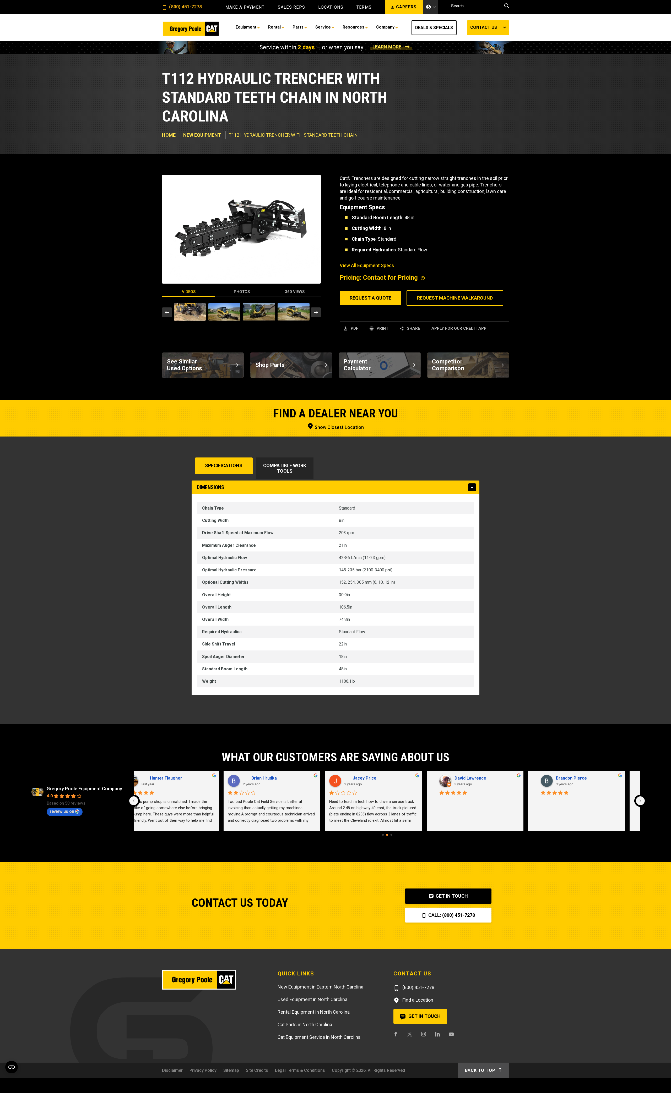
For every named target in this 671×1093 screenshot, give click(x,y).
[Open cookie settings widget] (11, 1067)
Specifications (223, 465)
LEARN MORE (386, 46)
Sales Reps (291, 7)
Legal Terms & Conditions (300, 1070)
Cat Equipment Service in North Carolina (319, 1037)
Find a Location (417, 1000)
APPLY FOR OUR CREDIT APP (458, 328)
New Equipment (202, 135)
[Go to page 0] (383, 835)
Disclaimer (172, 1070)
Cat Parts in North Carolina (305, 1024)
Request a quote (370, 298)
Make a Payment (245, 7)
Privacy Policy (203, 1070)
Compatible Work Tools (284, 468)
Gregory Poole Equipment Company (84, 788)
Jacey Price (370, 778)
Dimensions (210, 487)
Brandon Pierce (576, 778)
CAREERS (406, 6)
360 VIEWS (295, 291)
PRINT (382, 328)
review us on (62, 811)
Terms (364, 7)
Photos (242, 291)
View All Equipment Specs (367, 265)
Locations (330, 7)
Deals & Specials (434, 27)
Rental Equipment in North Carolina (314, 1012)
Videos (189, 291)
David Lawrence (475, 778)
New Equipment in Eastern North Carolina (320, 987)
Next (316, 312)
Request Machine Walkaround (455, 298)
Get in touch (424, 1016)
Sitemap (231, 1070)
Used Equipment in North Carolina (312, 999)
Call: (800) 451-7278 (451, 915)
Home (169, 135)
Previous (167, 312)
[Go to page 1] (387, 835)
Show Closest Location (338, 427)
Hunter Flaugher (171, 778)
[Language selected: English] (430, 7)
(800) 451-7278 (185, 6)
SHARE (413, 328)
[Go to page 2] (391, 835)
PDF (354, 328)
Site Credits (257, 1070)
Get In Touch (451, 896)
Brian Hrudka (269, 778)
